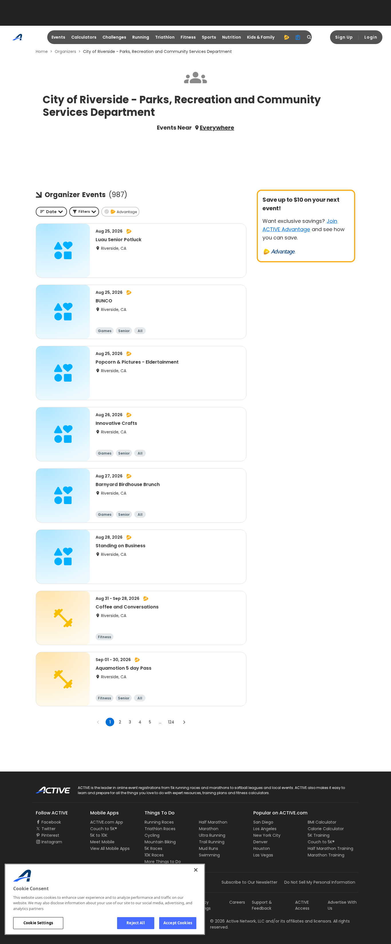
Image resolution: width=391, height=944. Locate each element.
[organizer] (298, 37)
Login (370, 37)
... (160, 722)
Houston (261, 848)
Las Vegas (263, 855)
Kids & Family (261, 37)
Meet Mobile (102, 842)
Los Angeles (265, 829)
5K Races (153, 848)
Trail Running (211, 842)
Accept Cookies (177, 922)
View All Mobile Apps (110, 848)
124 (171, 722)
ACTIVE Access (302, 905)
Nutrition (231, 37)
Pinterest (50, 835)
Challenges (114, 37)
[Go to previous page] (98, 722)
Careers (237, 902)
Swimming (209, 855)
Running (140, 37)
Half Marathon (213, 822)
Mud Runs (208, 848)
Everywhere (217, 128)
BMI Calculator (322, 822)
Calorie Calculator (326, 829)
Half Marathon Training (330, 848)
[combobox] (51, 212)
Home (42, 51)
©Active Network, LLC (237, 921)
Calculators (83, 37)
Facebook (51, 822)
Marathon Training (326, 855)
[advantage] (286, 37)
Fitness (188, 37)
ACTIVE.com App (106, 822)
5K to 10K (98, 835)
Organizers (65, 51)
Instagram (52, 842)
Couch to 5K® (103, 829)
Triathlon (165, 37)
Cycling (152, 835)
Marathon (208, 829)
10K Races (154, 855)
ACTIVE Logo (48, 788)
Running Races (159, 822)
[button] (84, 212)
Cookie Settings (38, 922)
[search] (309, 37)
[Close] (195, 870)
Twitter (49, 829)
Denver (260, 842)
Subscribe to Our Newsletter (249, 882)
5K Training (318, 835)
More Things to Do (163, 861)
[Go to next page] (184, 722)
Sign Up (344, 37)
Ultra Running (212, 835)
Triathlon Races (160, 829)
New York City (267, 835)
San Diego (263, 822)
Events (58, 37)
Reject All (136, 922)
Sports (209, 37)
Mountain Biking (160, 842)
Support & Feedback (262, 905)
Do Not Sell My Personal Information (319, 882)
